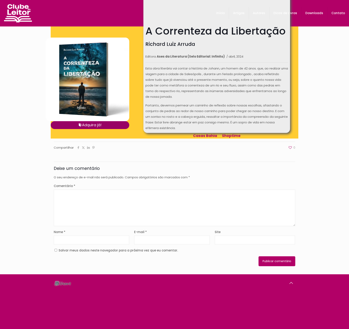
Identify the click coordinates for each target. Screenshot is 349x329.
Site (218, 232)
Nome (59, 232)
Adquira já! (92, 124)
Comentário (64, 186)
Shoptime (231, 135)
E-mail (140, 232)
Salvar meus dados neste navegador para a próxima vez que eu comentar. (118, 250)
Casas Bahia (205, 135)
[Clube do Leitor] (18, 13)
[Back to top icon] (291, 283)
